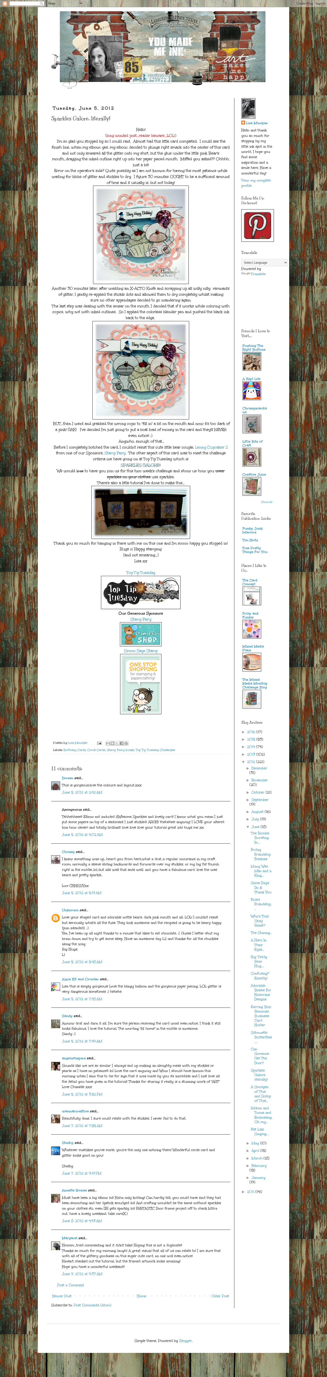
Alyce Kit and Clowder (80, 979)
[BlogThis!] (112, 743)
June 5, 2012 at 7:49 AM (82, 1041)
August (258, 811)
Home (141, 1296)
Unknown (70, 910)
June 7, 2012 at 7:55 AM (82, 1126)
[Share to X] (117, 743)
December (259, 768)
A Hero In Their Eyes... (258, 945)
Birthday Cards (74, 750)
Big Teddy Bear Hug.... (259, 961)
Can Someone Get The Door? (260, 1056)
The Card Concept (249, 582)
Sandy (67, 1016)
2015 (251, 739)
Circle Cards (96, 750)
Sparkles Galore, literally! (259, 1075)
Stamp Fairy (115, 452)
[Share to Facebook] (121, 743)
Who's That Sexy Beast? (260, 921)
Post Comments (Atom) (92, 1305)
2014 (251, 747)
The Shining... (261, 933)
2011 (251, 1191)
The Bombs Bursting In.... (260, 838)
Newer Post (62, 1296)
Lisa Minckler (257, 123)
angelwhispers (74, 1058)
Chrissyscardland (254, 410)
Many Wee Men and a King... (261, 871)
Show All (266, 502)
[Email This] (108, 743)
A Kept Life (251, 379)
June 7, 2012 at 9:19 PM (81, 1173)
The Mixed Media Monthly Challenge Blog (254, 683)
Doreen (67, 778)
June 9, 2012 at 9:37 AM (82, 1274)
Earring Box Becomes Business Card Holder (261, 1016)
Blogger (185, 1341)
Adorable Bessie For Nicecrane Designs (261, 992)
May (256, 1143)
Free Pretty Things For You (254, 550)
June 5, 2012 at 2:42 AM (82, 792)
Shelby (67, 1143)
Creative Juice (254, 474)
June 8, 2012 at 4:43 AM (82, 1221)
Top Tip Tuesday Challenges (155, 750)
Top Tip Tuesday (141, 572)
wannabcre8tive (75, 1111)
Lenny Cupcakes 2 (211, 447)
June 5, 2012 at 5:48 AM (82, 962)
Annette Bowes (74, 1190)
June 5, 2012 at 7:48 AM (82, 999)
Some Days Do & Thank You (261, 887)
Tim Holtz (250, 540)
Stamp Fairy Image (120, 750)
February (259, 1165)
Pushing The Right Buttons (253, 347)
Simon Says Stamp (141, 650)
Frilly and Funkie (250, 615)
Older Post (220, 1296)
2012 (251, 762)
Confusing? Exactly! (260, 975)
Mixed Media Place (253, 648)
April (256, 1150)
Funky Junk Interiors (252, 530)
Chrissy (68, 852)
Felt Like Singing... (260, 1131)
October (259, 792)
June (256, 827)
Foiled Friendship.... (261, 904)
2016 (251, 732)
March (258, 1158)
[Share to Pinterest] (126, 743)
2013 (251, 754)
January (258, 1177)
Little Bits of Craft (252, 443)
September (260, 800)
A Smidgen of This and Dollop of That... (261, 1094)
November (260, 780)
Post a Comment (70, 1285)
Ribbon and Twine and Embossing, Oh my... (261, 1115)
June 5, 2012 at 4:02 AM (82, 834)
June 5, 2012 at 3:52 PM (82, 1094)
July (256, 819)
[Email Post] (99, 743)
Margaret (69, 1238)
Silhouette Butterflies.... (261, 1037)
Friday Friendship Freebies (261, 854)
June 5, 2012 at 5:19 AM (81, 893)
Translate (258, 274)
